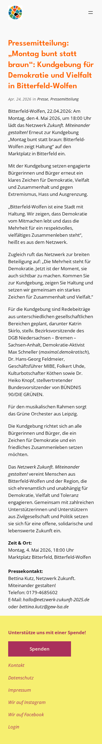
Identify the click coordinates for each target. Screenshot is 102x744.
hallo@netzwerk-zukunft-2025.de (56, 599)
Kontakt (16, 665)
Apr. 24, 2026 (19, 99)
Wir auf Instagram (27, 702)
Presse (42, 99)
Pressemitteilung (64, 99)
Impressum (19, 690)
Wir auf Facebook (26, 714)
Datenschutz (21, 678)
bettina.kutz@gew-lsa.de (44, 606)
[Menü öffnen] (90, 12)
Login (13, 727)
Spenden (40, 649)
